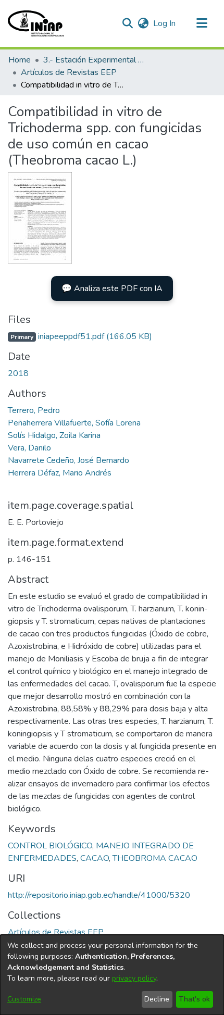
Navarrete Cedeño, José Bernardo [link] (68, 460)
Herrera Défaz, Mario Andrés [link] (59, 473)
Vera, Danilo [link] (29, 448)
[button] (36, 23)
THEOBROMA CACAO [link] (155, 858)
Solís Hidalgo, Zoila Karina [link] (54, 435)
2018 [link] (18, 373)
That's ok (194, 999)
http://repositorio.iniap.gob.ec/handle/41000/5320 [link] (99, 895)
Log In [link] (165, 23)
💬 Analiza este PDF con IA (112, 288)
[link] (80, 336)
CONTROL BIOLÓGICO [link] (50, 845)
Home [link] (19, 60)
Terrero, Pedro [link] (34, 410)
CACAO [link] (94, 858)
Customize (24, 999)
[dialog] (112, 975)
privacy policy (134, 978)
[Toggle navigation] (201, 23)
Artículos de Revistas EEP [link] (69, 72)
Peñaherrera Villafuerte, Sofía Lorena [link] (74, 423)
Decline (156, 999)
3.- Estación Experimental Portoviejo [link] (95, 60)
